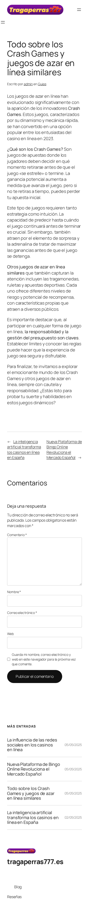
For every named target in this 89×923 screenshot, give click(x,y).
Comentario (17, 534)
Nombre (14, 592)
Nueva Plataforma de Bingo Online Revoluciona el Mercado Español (64, 449)
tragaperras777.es (35, 861)
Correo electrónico (22, 612)
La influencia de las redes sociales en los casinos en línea (32, 744)
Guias (42, 84)
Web (10, 633)
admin (28, 84)
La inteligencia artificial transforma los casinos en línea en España (24, 449)
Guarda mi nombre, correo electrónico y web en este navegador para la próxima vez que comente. (44, 659)
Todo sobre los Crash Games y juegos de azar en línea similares (31, 793)
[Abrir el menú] (79, 10)
